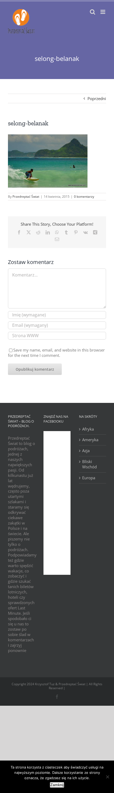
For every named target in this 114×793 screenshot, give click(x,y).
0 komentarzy (84, 196)
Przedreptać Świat (25, 196)
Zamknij (57, 785)
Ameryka (90, 439)
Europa (88, 477)
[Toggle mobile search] (92, 12)
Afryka (88, 429)
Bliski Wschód (89, 464)
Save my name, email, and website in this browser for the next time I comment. (56, 352)
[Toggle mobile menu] (103, 12)
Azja (86, 450)
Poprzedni (96, 98)
